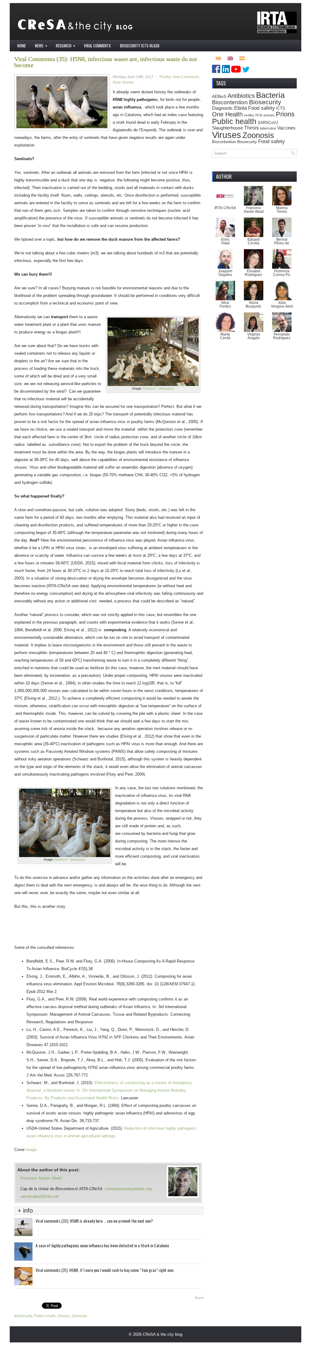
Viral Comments (97, 46)
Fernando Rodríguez (281, 336)
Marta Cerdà (225, 336)
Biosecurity (23, 1316)
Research (65, 45)
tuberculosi (268, 128)
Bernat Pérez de (281, 241)
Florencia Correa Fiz (281, 273)
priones (269, 115)
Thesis (251, 127)
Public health (45, 1316)
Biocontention (230, 102)
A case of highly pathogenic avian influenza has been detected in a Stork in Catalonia (102, 1245)
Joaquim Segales (225, 273)
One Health (227, 114)
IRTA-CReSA (225, 208)
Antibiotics (241, 95)
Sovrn (199, 1298)
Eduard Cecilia (254, 241)
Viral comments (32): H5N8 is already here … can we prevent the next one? (94, 1220)
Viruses (63, 1316)
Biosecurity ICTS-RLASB (139, 46)
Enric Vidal (225, 241)
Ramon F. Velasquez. (70, 859)
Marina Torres (282, 210)
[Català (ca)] (218, 58)
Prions (285, 114)
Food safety (261, 108)
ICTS (280, 108)
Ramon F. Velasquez (157, 388)
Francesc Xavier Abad (40, 1178)
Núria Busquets (253, 304)
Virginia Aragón (253, 336)
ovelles (249, 115)
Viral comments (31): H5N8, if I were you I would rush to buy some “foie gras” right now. (105, 1270)
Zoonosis (79, 1316)
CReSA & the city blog (162, 1334)
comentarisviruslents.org (128, 1188)
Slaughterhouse (227, 127)
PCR (258, 115)
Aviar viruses (123, 82)
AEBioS (219, 96)
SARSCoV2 (268, 123)
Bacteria (270, 95)
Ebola (240, 108)
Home (21, 46)
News (41, 45)
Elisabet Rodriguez (253, 273)
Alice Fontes (225, 304)
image (31, 1149)
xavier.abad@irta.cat (39, 1196)
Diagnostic (222, 108)
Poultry (165, 77)
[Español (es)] (242, 58)
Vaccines (286, 127)
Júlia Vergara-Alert (282, 304)
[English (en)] (230, 58)
